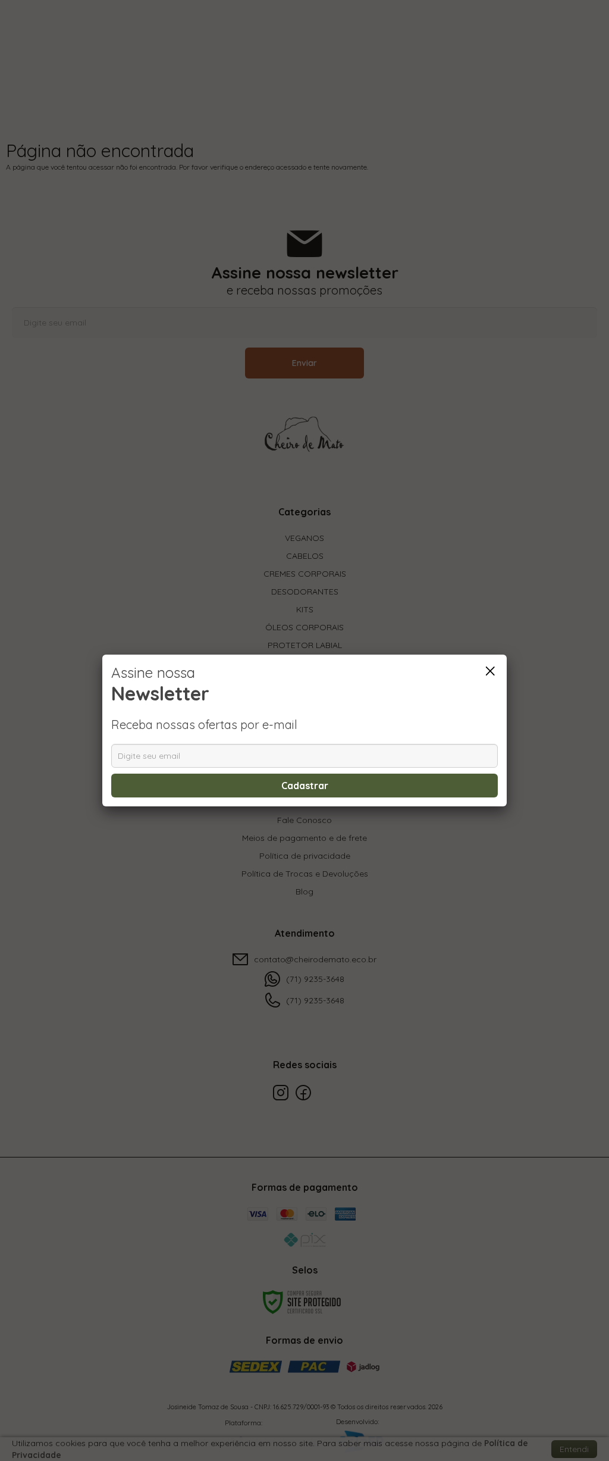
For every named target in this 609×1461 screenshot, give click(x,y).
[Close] (490, 671)
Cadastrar (304, 785)
